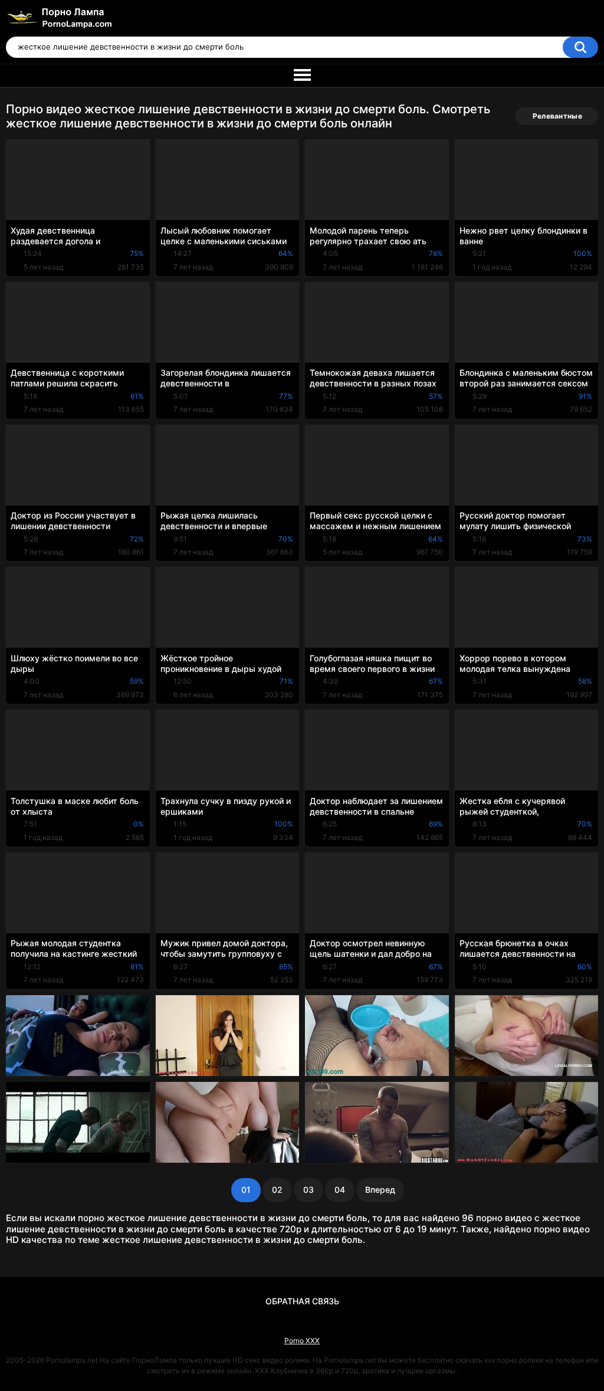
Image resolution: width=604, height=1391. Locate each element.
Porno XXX (302, 1340)
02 (277, 1190)
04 (339, 1190)
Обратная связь (302, 1301)
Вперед (380, 1190)
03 (308, 1190)
